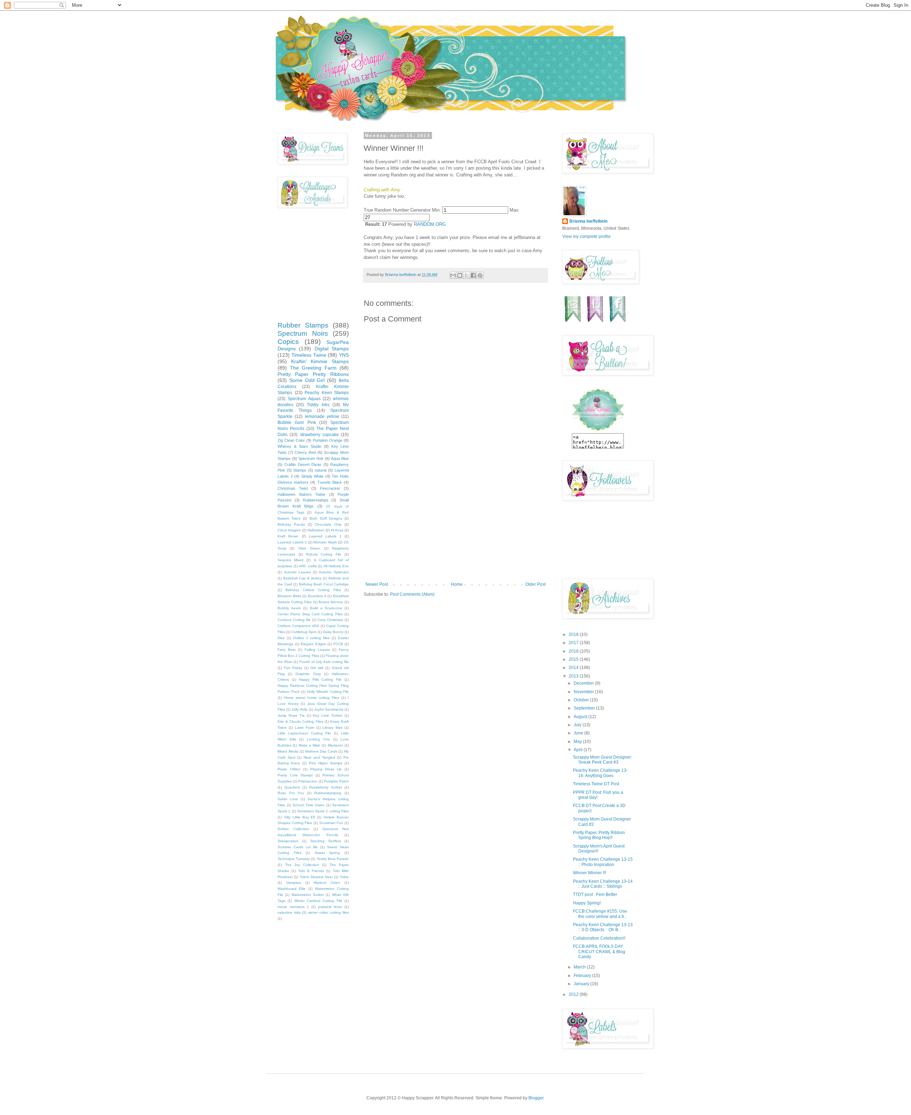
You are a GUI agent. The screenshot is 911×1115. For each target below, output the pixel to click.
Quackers (292, 787)
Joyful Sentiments (328, 709)
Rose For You (291, 793)
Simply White (312, 476)
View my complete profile (586, 236)
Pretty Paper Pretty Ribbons (313, 374)
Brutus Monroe (330, 602)
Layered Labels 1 (325, 536)
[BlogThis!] (459, 275)
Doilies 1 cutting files (311, 638)
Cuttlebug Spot (303, 632)
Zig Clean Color (291, 440)
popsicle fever (330, 907)
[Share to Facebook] (473, 275)
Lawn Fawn (305, 727)
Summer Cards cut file (298, 847)
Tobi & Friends (311, 871)
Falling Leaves (317, 650)
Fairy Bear (287, 650)
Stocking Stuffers (325, 841)
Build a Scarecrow (326, 608)
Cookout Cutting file (294, 620)
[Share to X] (466, 275)
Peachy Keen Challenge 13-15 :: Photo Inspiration (603, 862)
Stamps (299, 470)
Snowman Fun (331, 823)
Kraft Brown (288, 536)
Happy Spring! (587, 903)
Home (457, 584)
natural (320, 470)
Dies (281, 638)
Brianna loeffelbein (588, 221)
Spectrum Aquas (304, 398)
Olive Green (309, 548)
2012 (574, 994)
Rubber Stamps (303, 325)
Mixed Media (288, 751)
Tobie (344, 877)
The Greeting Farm (313, 368)
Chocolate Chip (328, 524)
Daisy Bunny (333, 632)
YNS (344, 355)
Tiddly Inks (318, 404)
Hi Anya (337, 530)
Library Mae (332, 727)
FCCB (338, 644)
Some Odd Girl (307, 380)
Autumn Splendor (334, 572)
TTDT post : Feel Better (595, 894)
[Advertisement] (455, 528)
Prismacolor (307, 781)
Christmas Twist (293, 488)
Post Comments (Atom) (412, 594)
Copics (288, 341)
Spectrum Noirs (303, 333)
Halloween (316, 530)
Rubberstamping (327, 793)
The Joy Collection (302, 865)
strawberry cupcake (319, 434)
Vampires (293, 883)
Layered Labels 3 (292, 542)
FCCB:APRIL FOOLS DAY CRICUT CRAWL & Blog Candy (599, 951)
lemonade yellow (322, 416)
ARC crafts (308, 566)
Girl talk (316, 668)
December (584, 683)
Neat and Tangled (319, 757)
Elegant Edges (313, 644)
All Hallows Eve (336, 566)
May (578, 741)
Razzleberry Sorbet (325, 787)
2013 (574, 676)
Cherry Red (305, 452)
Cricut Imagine (289, 530)
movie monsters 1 (293, 907)
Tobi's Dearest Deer (316, 877)
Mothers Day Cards (321, 751)
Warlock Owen (327, 883)
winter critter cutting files (328, 912)
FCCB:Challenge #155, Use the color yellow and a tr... (600, 914)
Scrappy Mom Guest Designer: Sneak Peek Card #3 (602, 760)
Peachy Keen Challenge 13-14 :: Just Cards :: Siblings (603, 884)
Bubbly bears (289, 608)
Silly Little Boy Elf (299, 817)
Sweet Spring (327, 853)
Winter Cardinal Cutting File (318, 901)
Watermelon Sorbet (307, 895)
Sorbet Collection (293, 829)
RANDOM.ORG (430, 224)
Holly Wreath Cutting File (328, 692)
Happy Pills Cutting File (320, 679)
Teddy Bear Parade (333, 859)
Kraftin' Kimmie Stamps (320, 361)
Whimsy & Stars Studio (299, 446)
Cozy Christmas (330, 620)
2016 (574, 651)
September (585, 708)
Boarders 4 (317, 596)
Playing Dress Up (326, 769)
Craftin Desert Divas (302, 464)
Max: (515, 210)
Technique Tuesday (294, 859)
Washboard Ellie (292, 889)
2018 (574, 634)
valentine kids (289, 912)
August (581, 716)
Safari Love (288, 799)
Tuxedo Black (329, 482)
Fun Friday (293, 668)
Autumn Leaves (297, 572)
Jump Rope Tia (291, 715)
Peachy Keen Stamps (327, 392)
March (580, 967)
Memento (335, 745)
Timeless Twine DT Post (596, 783)
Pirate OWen (289, 769)
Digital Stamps (332, 348)
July (578, 724)
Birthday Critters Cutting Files (313, 590)
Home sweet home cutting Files (311, 698)
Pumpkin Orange (327, 440)
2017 (574, 642)
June (579, 733)
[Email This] (453, 275)
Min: (436, 210)
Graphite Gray (308, 674)
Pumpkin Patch (336, 781)
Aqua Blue (340, 458)
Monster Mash (325, 542)
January (582, 983)
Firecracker (330, 488)
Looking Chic (318, 739)
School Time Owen (309, 805)
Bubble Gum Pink (297, 422)
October (582, 699)
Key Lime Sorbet (327, 715)
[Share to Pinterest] (480, 275)
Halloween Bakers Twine (301, 494)
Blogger (535, 1097)
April (579, 749)
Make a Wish (310, 745)
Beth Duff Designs (326, 518)
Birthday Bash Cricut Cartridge (324, 584)
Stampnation (288, 841)
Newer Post (376, 584)
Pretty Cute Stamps (295, 775)
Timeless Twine (308, 355)
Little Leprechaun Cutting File (304, 733)
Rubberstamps (315, 500)
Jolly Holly (299, 709)
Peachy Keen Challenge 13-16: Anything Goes (600, 773)
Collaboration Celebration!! (599, 938)
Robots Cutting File (324, 554)
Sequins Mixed (291, 560)
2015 (574, 659)
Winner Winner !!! (589, 872)
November (584, 691)
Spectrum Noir (310, 458)
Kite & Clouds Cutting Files (300, 721)
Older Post (535, 584)
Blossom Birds (289, 596)
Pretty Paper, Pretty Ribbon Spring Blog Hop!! (599, 835)
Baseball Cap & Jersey (302, 578)
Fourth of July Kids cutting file (324, 662)
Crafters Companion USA (298, 626)
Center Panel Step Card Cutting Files (310, 614)
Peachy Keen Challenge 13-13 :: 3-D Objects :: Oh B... (603, 927)
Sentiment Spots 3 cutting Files (323, 811)
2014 (574, 667)
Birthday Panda (291, 524)
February (583, 975)
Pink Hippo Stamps (325, 763)
